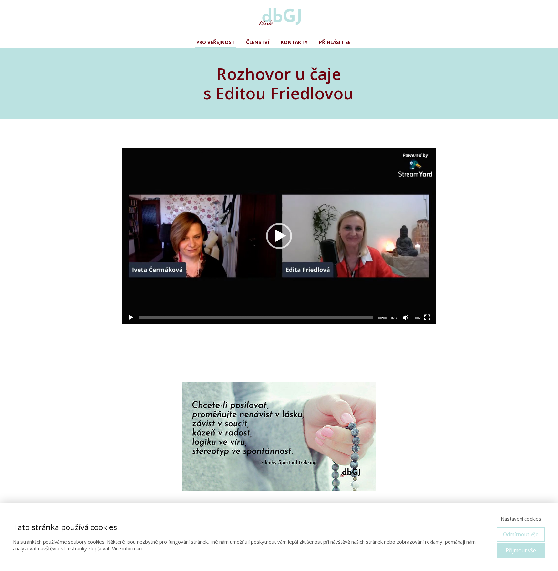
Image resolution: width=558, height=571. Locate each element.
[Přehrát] (131, 317)
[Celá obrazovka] (427, 317)
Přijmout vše (521, 550)
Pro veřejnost (215, 42)
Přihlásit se (335, 42)
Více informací (127, 548)
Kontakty (294, 42)
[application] (279, 236)
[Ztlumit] (405, 317)
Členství (257, 42)
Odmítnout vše (521, 534)
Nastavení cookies (521, 519)
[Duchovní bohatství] (279, 17)
